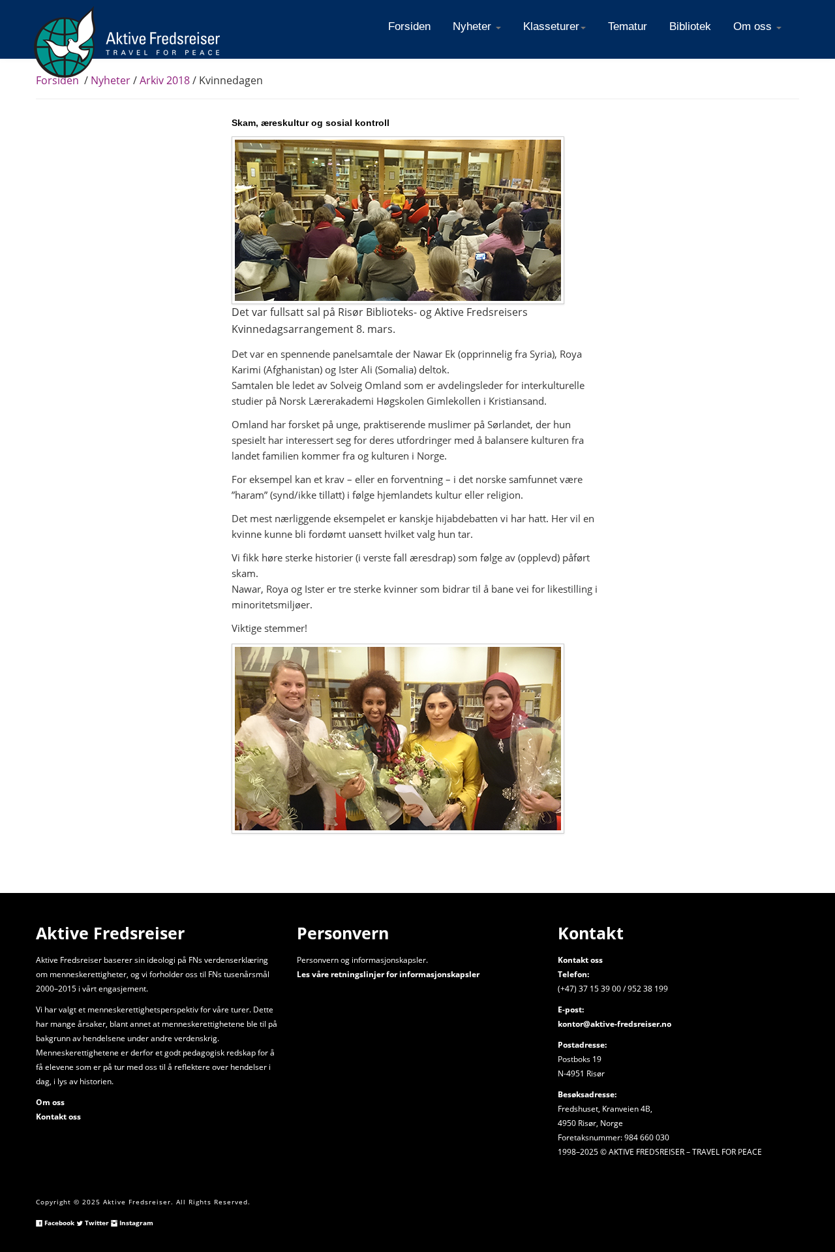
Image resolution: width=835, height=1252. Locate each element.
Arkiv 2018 (165, 80)
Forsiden (57, 80)
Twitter (96, 1222)
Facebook (58, 1222)
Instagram (135, 1222)
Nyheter (109, 80)
